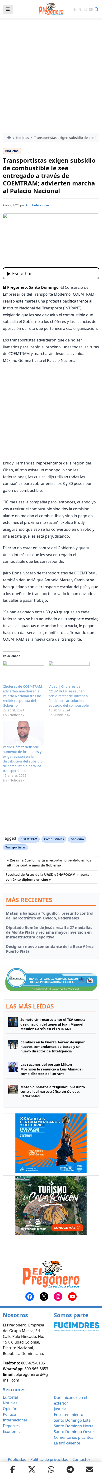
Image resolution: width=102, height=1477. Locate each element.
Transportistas (15, 847)
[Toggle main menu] (8, 9)
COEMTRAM (29, 839)
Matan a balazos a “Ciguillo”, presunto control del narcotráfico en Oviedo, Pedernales (49, 915)
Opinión (10, 1408)
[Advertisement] (51, 76)
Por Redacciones (37, 205)
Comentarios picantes (73, 1437)
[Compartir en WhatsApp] (51, 1469)
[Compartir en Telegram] (70, 1469)
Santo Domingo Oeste (74, 1431)
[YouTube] (90, 9)
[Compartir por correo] (89, 1469)
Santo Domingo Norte (73, 1426)
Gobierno (77, 839)
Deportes (11, 1425)
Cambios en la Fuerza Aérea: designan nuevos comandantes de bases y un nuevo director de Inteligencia (52, 1047)
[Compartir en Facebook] (12, 1469)
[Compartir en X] (32, 1469)
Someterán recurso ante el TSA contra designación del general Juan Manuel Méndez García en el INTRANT (52, 1024)
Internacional (15, 1420)
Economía (12, 1431)
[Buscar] (96, 9)
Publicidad (17, 1459)
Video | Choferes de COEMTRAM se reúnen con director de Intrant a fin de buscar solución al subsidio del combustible (69, 696)
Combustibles (54, 839)
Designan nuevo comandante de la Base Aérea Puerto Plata (50, 949)
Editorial (10, 1397)
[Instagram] (85, 9)
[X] (80, 9)
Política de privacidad (49, 1459)
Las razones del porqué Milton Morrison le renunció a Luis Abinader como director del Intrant (51, 1069)
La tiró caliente (67, 1443)
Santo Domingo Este (72, 1420)
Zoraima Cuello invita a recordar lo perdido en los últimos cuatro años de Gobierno (49, 862)
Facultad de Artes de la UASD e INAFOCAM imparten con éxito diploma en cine (49, 877)
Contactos (81, 1459)
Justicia (60, 1408)
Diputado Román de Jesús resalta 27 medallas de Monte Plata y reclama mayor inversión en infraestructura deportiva (49, 932)
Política (9, 1414)
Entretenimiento (68, 1414)
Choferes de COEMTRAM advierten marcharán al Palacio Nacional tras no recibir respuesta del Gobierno (22, 696)
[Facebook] (74, 9)
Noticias (22, 137)
